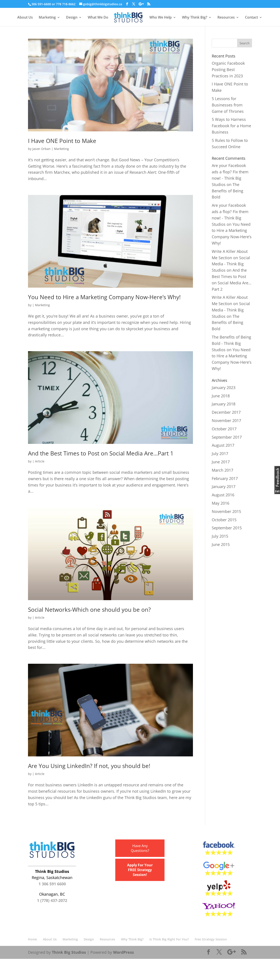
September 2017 (227, 437)
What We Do (98, 18)
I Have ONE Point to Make (62, 141)
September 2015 (227, 527)
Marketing (47, 18)
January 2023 (223, 387)
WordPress (123, 952)
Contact (251, 18)
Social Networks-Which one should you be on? (89, 609)
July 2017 (220, 453)
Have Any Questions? (140, 848)
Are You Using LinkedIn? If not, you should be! (89, 766)
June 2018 (221, 395)
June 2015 (221, 544)
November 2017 (226, 420)
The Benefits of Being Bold (227, 191)
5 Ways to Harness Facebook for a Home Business (231, 126)
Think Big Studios (69, 952)
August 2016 (223, 494)
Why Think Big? (194, 18)
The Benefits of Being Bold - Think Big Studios (231, 343)
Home (32, 939)
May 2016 (220, 503)
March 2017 (222, 470)
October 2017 (224, 428)
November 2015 (226, 511)
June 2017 (221, 461)
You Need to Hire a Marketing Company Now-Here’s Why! (104, 297)
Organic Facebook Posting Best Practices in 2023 (228, 69)
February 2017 (225, 478)
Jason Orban (41, 149)
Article (39, 461)
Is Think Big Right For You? (169, 939)
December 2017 (226, 412)
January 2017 (223, 486)
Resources (226, 18)
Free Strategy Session (211, 939)
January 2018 (223, 404)
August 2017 (223, 445)
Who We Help (160, 18)
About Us (25, 18)
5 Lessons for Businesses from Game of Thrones (228, 105)
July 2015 (220, 536)
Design (71, 18)
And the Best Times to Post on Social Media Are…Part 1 (100, 453)
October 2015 (224, 519)
